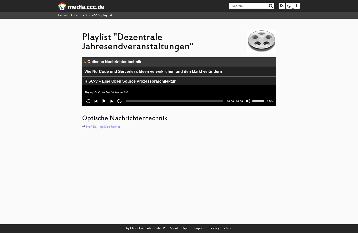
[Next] (111, 101)
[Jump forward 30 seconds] (119, 101)
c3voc (228, 228)
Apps (186, 228)
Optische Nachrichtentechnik (113, 62)
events (79, 15)
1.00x (270, 101)
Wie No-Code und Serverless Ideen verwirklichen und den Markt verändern (153, 71)
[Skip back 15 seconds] (88, 101)
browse (63, 15)
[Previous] (96, 101)
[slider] (259, 100)
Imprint (199, 228)
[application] (179, 81)
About (174, 228)
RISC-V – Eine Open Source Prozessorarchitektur (130, 81)
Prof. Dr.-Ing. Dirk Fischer (103, 127)
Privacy (214, 228)
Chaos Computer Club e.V (147, 228)
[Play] (104, 101)
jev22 (92, 15)
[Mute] (248, 101)
